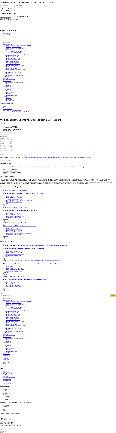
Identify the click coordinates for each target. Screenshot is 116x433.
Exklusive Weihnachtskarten (13, 313)
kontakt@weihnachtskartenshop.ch (12, 425)
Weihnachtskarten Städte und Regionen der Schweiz (19, 301)
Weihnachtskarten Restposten (13, 330)
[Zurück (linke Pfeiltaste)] (0, 432)
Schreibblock (9, 339)
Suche (1, 293)
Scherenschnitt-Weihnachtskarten (14, 307)
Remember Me (6, 8)
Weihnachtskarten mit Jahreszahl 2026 (15, 325)
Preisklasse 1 (6, 352)
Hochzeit (8, 349)
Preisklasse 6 (6, 359)
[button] (4, 221)
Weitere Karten (7, 342)
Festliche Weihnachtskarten (13, 315)
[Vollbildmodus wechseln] (2, 431)
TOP (1, 429)
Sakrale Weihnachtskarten (12, 318)
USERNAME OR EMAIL (21, 16)
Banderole (8, 341)
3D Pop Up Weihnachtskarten (13, 308)
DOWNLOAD (7, 34)
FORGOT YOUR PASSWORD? (8, 10)
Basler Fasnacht (10, 348)
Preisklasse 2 (6, 354)
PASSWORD (18, 7)
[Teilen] (3, 431)
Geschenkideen (7, 337)
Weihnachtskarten (67, 157)
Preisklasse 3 (59, 157)
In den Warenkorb (5, 135)
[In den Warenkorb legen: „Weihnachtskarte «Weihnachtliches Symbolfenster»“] (4, 238)
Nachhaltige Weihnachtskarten (13, 303)
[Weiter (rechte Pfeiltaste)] (2, 432)
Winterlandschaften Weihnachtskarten (81, 157)
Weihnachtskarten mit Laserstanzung (15, 310)
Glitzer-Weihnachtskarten (12, 311)
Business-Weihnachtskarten (35, 157)
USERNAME (18, 5)
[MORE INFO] (7, 205)
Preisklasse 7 (6, 361)
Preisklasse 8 (6, 362)
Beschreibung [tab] (6, 160)
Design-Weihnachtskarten (48, 157)
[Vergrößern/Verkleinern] (0, 431)
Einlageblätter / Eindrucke (9, 335)
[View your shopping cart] (4, 38)
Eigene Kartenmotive (11, 351)
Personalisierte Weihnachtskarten (14, 331)
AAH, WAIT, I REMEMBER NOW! (9, 19)
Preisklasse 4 (6, 356)
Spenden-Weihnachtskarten (13, 327)
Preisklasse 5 (6, 358)
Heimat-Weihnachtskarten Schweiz (15, 321)
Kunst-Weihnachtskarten (12, 317)
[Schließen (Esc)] (5, 431)
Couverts (5, 334)
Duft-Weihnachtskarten (12, 324)
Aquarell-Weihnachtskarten (13, 320)
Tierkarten (8, 345)
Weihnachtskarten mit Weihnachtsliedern (16, 304)
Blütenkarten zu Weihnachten (13, 328)
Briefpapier (6, 332)
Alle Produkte (24, 157)
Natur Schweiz (10, 347)
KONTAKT (6, 33)
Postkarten (5, 364)
